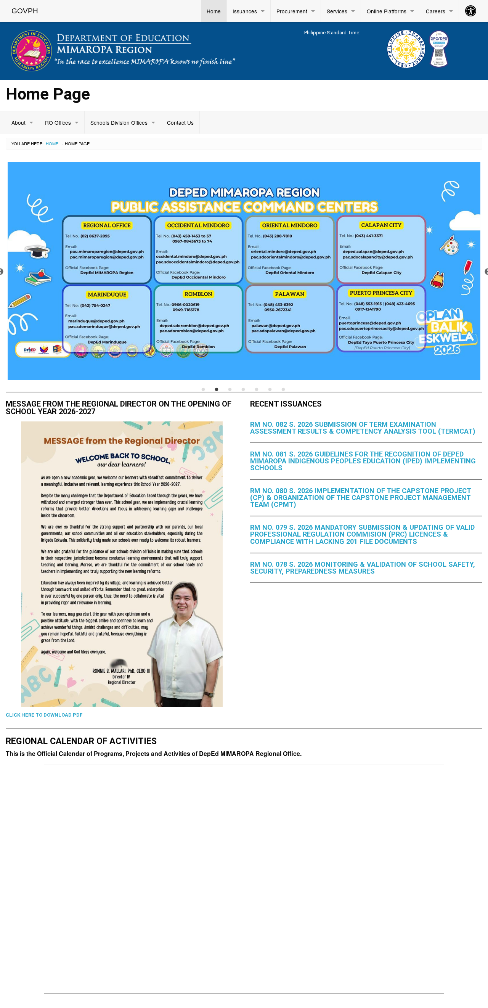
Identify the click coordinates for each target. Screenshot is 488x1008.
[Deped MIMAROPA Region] (122, 49)
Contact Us (180, 122)
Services (337, 11)
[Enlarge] (213, 431)
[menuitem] (25, 11)
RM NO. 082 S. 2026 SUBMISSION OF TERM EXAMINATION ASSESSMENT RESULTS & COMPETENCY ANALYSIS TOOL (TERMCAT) (362, 427)
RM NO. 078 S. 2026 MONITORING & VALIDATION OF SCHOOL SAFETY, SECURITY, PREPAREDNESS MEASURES (362, 567)
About (18, 122)
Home (214, 11)
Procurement (291, 11)
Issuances (245, 11)
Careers (435, 11)
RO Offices (58, 122)
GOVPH (24, 11)
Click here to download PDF (44, 715)
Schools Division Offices (119, 122)
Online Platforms (386, 11)
